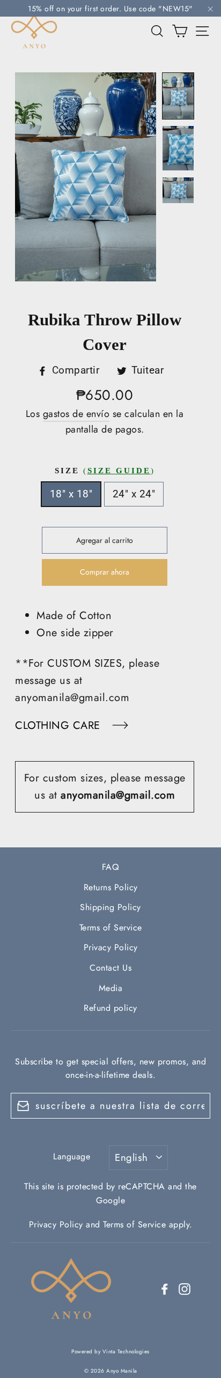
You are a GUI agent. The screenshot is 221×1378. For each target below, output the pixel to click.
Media (111, 988)
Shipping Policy (110, 907)
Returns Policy (111, 887)
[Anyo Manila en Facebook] (165, 1288)
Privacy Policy (111, 947)
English (131, 1157)
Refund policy (110, 1008)
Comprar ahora (104, 572)
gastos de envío (76, 414)
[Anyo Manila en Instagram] (184, 1288)
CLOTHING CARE (59, 725)
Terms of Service (110, 927)
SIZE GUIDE (119, 470)
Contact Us (110, 968)
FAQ (111, 867)
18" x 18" (71, 494)
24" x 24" (134, 494)
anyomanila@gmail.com (118, 795)
